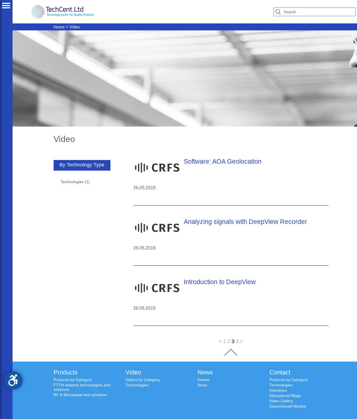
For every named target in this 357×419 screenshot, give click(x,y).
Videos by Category (143, 379)
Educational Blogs (285, 395)
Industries (278, 390)
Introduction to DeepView (220, 281)
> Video (67, 27)
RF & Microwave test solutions (80, 395)
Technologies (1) (75, 182)
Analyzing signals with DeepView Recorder (245, 221)
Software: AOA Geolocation (223, 161)
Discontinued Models (287, 406)
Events (203, 379)
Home (59, 27)
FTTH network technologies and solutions (82, 387)
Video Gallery (281, 401)
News (202, 385)
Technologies (137, 385)
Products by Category (73, 379)
